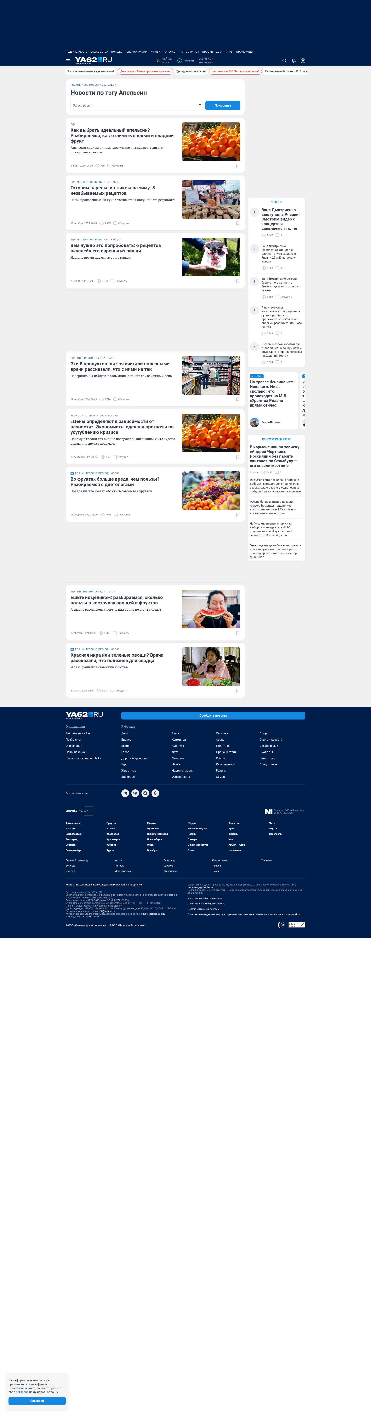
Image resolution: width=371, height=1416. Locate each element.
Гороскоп (170, 51)
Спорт (264, 733)
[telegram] (125, 793)
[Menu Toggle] (68, 60)
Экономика (267, 758)
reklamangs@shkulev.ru (200, 887)
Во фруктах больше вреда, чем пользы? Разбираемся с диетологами (115, 481)
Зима (175, 733)
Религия (221, 770)
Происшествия (226, 752)
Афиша (155, 51)
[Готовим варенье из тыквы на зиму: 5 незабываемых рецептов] (211, 199)
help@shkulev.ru (91, 916)
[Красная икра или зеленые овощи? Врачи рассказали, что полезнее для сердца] (211, 666)
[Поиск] (284, 60)
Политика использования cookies (206, 903)
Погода (116, 51)
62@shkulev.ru (107, 911)
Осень (220, 739)
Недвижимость (77, 51)
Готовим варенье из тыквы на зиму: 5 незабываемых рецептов (113, 190)
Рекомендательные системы (203, 909)
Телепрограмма (136, 51)
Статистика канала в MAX (83, 758)
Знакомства (99, 51)
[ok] (155, 793)
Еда (123, 764)
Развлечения (225, 764)
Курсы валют (189, 51)
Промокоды (244, 51)
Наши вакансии (76, 752)
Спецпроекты (269, 764)
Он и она (222, 733)
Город (125, 752)
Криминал (179, 739)
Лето (175, 752)
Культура (178, 746)
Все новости (92, 85)
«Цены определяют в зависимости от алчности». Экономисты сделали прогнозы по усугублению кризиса (122, 427)
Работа (220, 758)
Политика (223, 746)
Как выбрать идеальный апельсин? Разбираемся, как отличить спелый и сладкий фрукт (122, 135)
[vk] (135, 793)
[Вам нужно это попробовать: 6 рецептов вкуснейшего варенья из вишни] (211, 257)
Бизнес (126, 739)
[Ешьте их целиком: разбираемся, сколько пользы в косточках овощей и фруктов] (211, 609)
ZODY (219, 51)
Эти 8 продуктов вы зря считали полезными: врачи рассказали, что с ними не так (121, 366)
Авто (124, 733)
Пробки (207, 51)
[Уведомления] (293, 60)
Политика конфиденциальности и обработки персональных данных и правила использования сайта (244, 914)
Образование (181, 777)
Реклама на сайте (78, 733)
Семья (220, 777)
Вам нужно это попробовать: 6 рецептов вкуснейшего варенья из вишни (116, 248)
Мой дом (178, 758)
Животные (128, 770)
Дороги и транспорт (135, 758)
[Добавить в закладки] (238, 165)
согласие (22, 1392)
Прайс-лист (73, 739)
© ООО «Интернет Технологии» (128, 925)
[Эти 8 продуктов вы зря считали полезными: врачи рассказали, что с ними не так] (211, 375)
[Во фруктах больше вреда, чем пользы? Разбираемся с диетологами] (211, 490)
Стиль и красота (271, 739)
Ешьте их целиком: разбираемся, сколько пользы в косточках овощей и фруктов (117, 600)
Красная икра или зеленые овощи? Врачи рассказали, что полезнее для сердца (117, 657)
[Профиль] (303, 60)
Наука (176, 764)
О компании (74, 746)
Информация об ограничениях (205, 898)
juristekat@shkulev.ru (154, 914)
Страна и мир (269, 746)
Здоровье (128, 777)
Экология (266, 752)
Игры (229, 51)
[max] (145, 793)
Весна (125, 746)
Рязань (76, 85)
